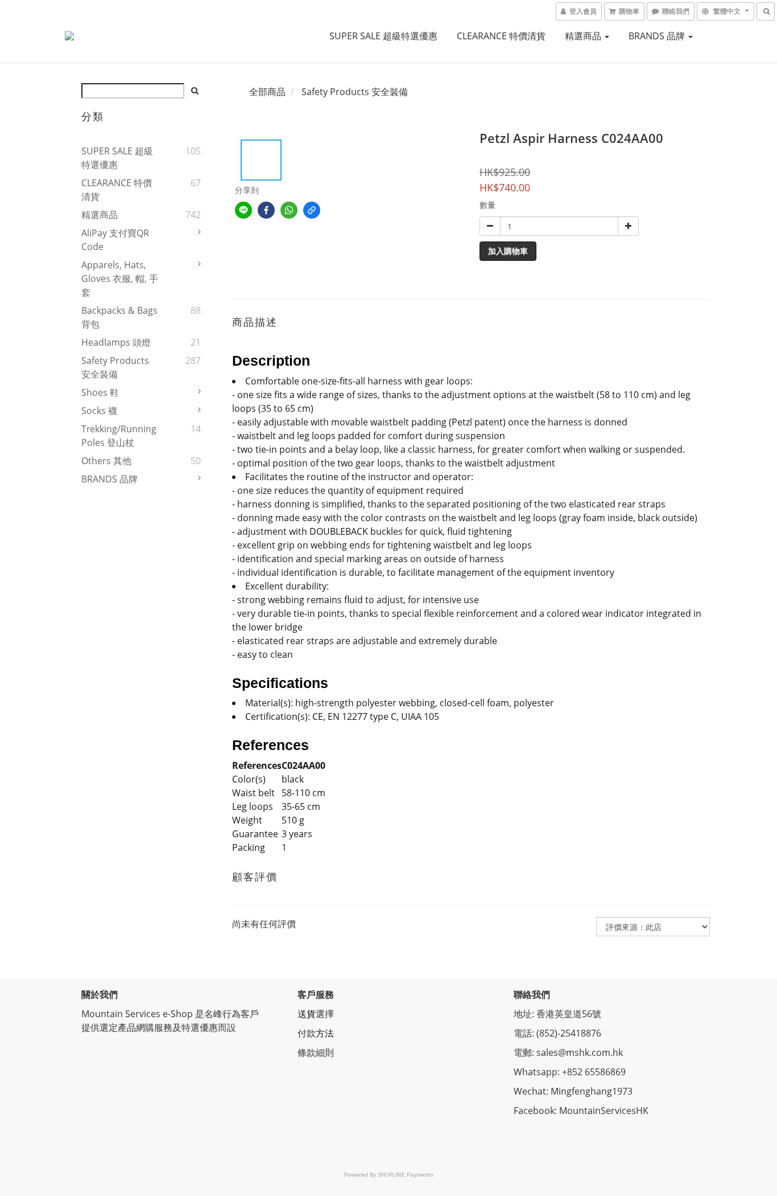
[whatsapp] (288, 210)
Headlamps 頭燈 (116, 342)
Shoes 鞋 (100, 392)
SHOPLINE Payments (405, 1174)
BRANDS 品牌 (658, 36)
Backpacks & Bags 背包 (119, 317)
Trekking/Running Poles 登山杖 (118, 436)
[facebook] (266, 210)
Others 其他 (106, 460)
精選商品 (584, 36)
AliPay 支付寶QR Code (115, 240)
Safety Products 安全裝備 (115, 367)
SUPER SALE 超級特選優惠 (383, 36)
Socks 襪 (99, 410)
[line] (243, 210)
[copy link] (311, 210)
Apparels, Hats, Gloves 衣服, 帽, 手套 (119, 278)
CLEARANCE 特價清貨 (501, 36)
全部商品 (267, 91)
